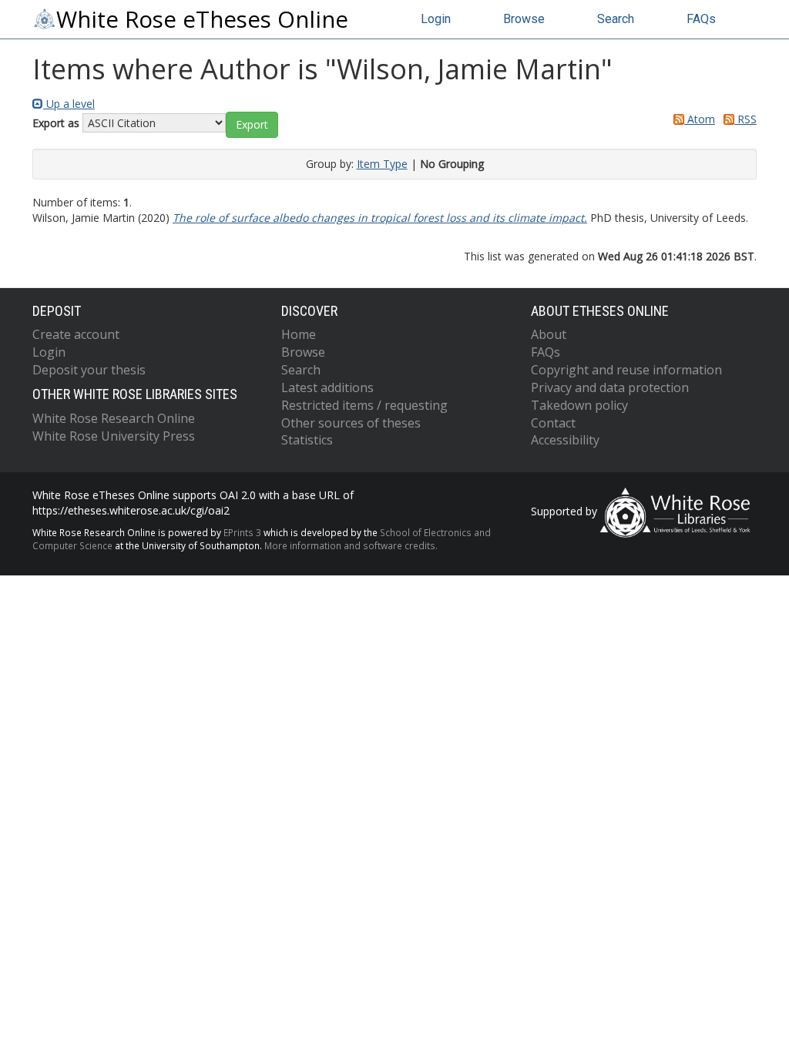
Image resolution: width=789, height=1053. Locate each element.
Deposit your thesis (89, 369)
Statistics (307, 439)
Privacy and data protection (610, 387)
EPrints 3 (242, 532)
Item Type (382, 163)
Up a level (69, 103)
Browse (524, 19)
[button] (252, 125)
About (548, 334)
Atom (699, 119)
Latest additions (327, 387)
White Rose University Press (113, 436)
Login (436, 19)
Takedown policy (579, 405)
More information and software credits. (351, 545)
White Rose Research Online (113, 418)
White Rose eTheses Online (202, 19)
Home (298, 334)
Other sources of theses (351, 422)
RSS (745, 119)
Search (615, 19)
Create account (75, 334)
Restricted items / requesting (364, 405)
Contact (553, 422)
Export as (55, 123)
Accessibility (565, 439)
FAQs (701, 19)
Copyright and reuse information (626, 369)
